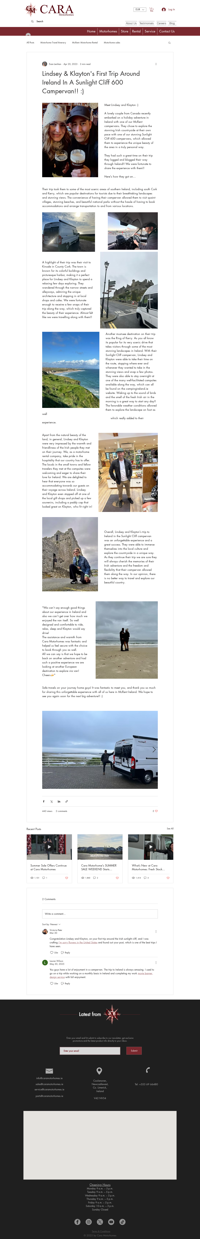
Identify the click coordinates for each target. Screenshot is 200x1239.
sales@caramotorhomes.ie (49, 1084)
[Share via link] (66, 801)
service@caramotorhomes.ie (49, 1089)
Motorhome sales (112, 42)
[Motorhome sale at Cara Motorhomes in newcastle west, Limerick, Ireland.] (100, 847)
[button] (140, 9)
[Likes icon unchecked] (52, 952)
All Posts (30, 42)
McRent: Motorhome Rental (85, 42)
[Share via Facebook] (43, 801)
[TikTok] (122, 1222)
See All (170, 828)
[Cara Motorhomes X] (100, 1222)
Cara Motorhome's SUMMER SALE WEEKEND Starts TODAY (99, 867)
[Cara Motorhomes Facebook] (77, 1222)
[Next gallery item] (154, 750)
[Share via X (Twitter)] (51, 801)
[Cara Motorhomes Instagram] (89, 1222)
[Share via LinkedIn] (59, 801)
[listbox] (140, 9)
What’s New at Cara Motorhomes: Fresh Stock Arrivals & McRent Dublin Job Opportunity (150, 867)
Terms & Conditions (101, 1231)
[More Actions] (156, 931)
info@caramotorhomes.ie (49, 1078)
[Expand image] (100, 750)
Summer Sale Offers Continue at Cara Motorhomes (48, 867)
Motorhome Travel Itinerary (53, 42)
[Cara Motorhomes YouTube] (111, 1222)
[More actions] (156, 64)
